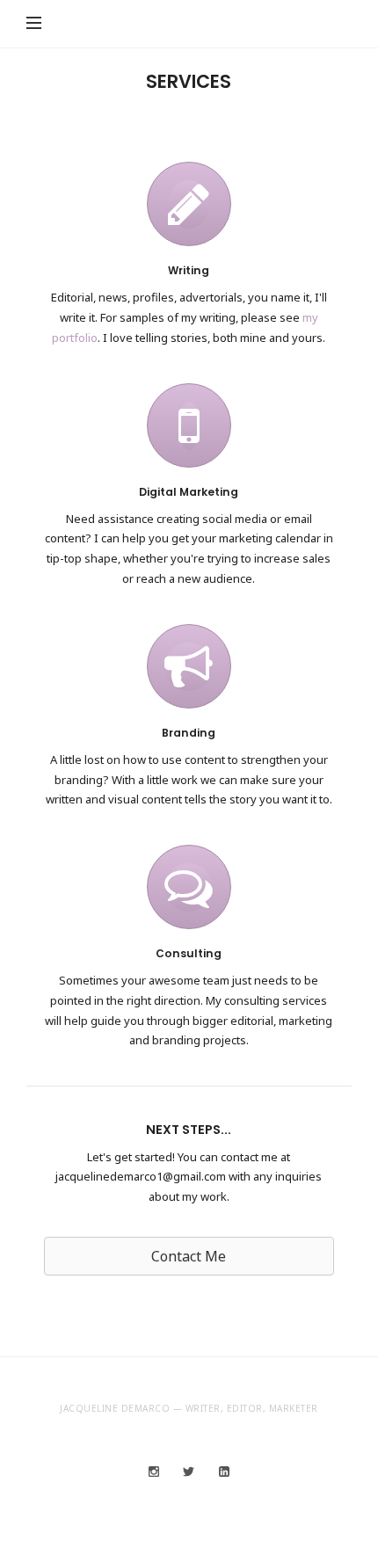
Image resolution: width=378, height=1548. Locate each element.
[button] (189, 1256)
